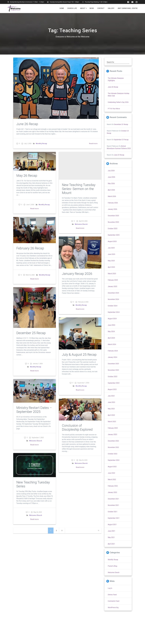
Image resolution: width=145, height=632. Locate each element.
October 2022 (112, 454)
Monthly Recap (41, 143)
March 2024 (112, 344)
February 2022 (113, 486)
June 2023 (111, 402)
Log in (110, 588)
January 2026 (112, 209)
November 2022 (113, 447)
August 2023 (112, 389)
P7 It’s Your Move (114, 109)
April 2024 (111, 338)
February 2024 (113, 351)
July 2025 (111, 248)
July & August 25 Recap (79, 354)
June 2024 (111, 325)
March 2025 (112, 274)
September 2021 (113, 518)
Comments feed (113, 601)
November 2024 (113, 299)
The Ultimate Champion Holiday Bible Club (118, 94)
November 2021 (113, 505)
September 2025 (113, 235)
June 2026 (111, 177)
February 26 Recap (30, 248)
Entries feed (112, 595)
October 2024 (112, 306)
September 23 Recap (121, 140)
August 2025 (112, 241)
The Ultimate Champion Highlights (116, 79)
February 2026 (113, 203)
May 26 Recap (26, 176)
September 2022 (113, 460)
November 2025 (113, 222)
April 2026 (111, 190)
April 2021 (111, 544)
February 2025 (113, 280)
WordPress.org (113, 607)
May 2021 (111, 537)
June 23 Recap (119, 155)
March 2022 (112, 479)
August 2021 (112, 524)
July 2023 (111, 396)
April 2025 (111, 267)
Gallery (111, 8)
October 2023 (112, 376)
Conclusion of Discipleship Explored (77, 427)
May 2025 (111, 261)
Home (62, 8)
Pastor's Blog (112, 566)
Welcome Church (81, 224)
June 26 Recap (27, 124)
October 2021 (112, 512)
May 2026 (111, 183)
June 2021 (111, 531)
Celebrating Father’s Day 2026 (118, 102)
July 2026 (111, 171)
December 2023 (113, 364)
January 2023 (112, 434)
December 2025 (113, 216)
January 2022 (112, 492)
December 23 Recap (121, 124)
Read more (93, 143)
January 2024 (112, 357)
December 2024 (113, 293)
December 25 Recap (31, 333)
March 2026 (112, 196)
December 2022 (113, 441)
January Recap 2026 (77, 274)
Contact (100, 8)
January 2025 (112, 286)
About (82, 8)
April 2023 (111, 415)
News (92, 8)
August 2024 (112, 319)
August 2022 (112, 467)
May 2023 (111, 409)
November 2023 (113, 370)
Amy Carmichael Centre (128, 8)
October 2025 (112, 228)
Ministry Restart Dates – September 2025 (34, 410)
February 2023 (113, 428)
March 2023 (112, 422)
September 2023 (113, 383)
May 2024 (111, 331)
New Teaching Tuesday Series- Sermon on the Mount (78, 189)
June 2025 (111, 254)
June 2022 (111, 473)
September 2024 (113, 312)
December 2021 (113, 499)
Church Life (72, 8)
